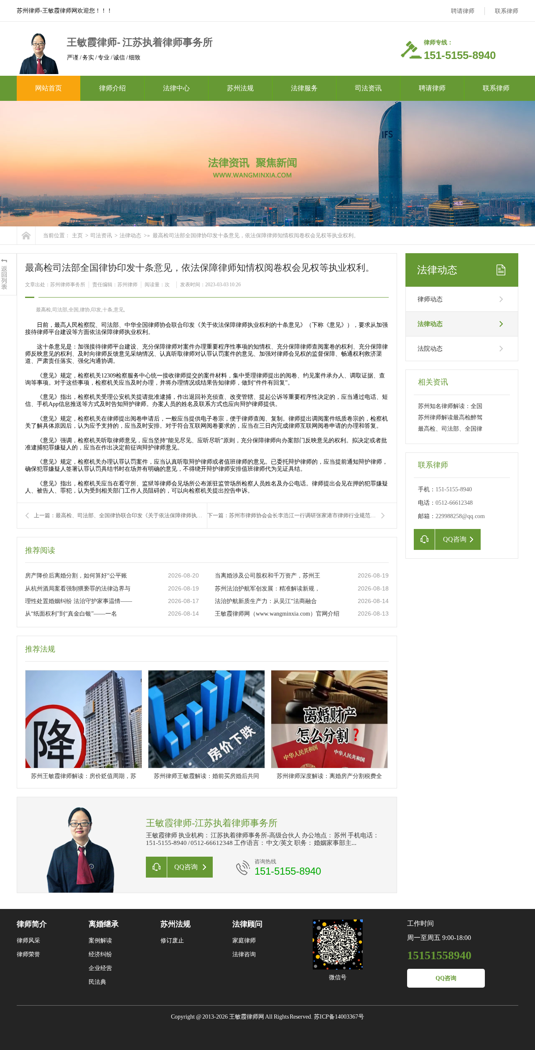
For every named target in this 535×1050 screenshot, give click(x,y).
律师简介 (32, 924)
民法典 (97, 982)
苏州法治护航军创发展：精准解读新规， (267, 588)
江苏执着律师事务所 (167, 42)
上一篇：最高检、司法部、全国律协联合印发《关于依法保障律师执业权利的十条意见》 (120, 515)
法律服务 (304, 88)
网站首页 (48, 88)
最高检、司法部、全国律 (450, 429)
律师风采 (28, 940)
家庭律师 (244, 940)
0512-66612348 (454, 503)
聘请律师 (462, 11)
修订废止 (172, 940)
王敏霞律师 (92, 42)
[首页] (26, 235)
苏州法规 (240, 88)
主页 (77, 235)
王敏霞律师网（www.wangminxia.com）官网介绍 (277, 614)
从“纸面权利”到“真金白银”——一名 (71, 614)
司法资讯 (368, 88)
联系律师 (506, 11)
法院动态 (430, 348)
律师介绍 (112, 88)
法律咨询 (244, 954)
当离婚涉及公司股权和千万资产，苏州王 (267, 575)
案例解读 (100, 940)
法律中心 (176, 88)
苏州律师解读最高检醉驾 (450, 417)
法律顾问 (247, 924)
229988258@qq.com (460, 516)
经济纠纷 (100, 954)
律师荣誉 (28, 954)
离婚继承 (104, 924)
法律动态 (130, 235)
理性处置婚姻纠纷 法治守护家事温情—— (78, 601)
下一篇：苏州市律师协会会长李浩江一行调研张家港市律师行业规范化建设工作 (296, 515)
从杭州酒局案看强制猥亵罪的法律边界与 (77, 588)
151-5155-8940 (288, 871)
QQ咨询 (446, 978)
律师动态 (430, 299)
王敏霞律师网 (247, 1017)
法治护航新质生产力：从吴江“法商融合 (266, 601)
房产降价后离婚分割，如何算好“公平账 (76, 575)
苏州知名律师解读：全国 (450, 406)
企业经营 (100, 968)
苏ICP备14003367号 (339, 1017)
